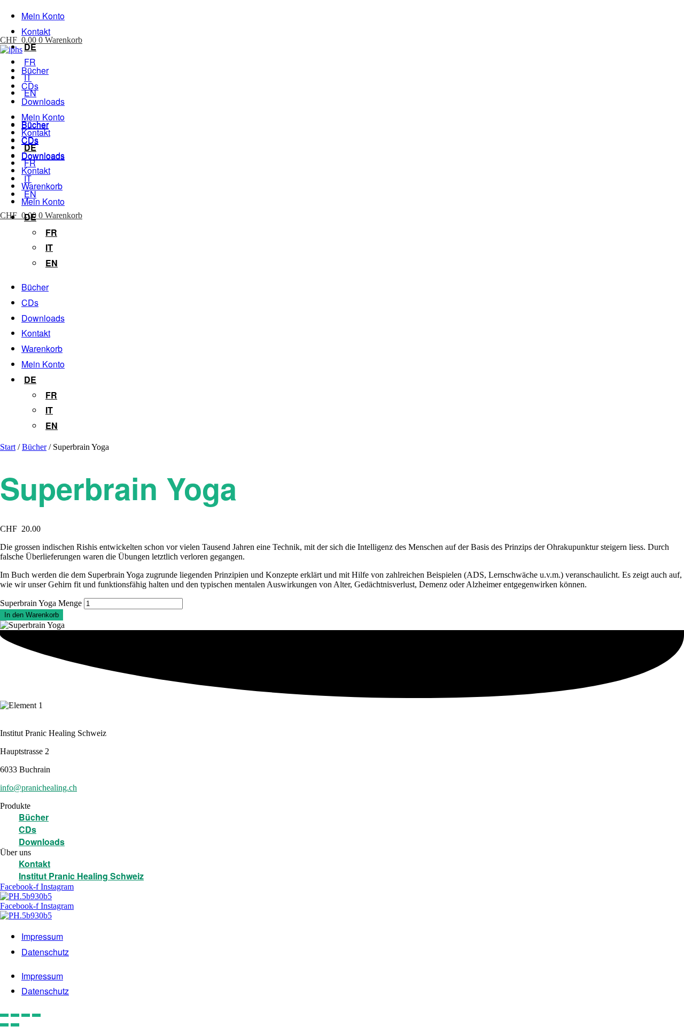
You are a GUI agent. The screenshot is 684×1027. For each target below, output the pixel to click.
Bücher (35, 70)
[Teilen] (25, 1015)
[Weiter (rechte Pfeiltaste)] (15, 1024)
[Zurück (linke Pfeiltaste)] (4, 1024)
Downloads (43, 101)
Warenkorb (42, 186)
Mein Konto (43, 16)
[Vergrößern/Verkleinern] (4, 1015)
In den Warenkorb (31, 615)
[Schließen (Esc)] (36, 1015)
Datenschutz (45, 952)
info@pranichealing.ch (38, 787)
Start (7, 446)
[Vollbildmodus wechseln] (15, 1015)
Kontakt (35, 31)
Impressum (42, 936)
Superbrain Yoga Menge (41, 603)
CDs (29, 86)
